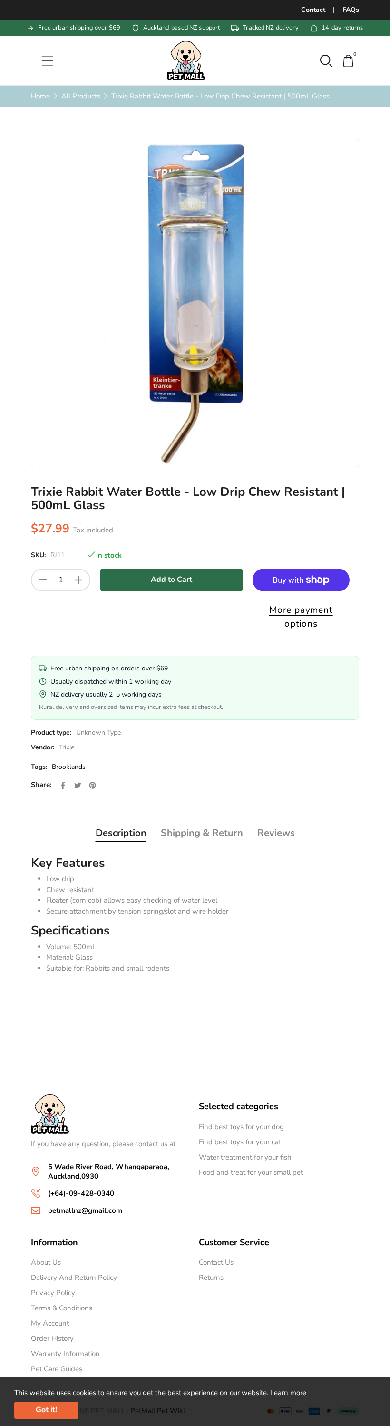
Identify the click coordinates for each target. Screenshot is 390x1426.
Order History (52, 1338)
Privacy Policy (53, 1293)
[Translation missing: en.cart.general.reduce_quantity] (43, 580)
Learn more (288, 1392)
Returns (211, 1277)
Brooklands (69, 766)
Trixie (66, 747)
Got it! (46, 1410)
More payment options (301, 617)
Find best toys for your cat (240, 1142)
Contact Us (216, 1262)
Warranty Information (65, 1353)
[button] (326, 60)
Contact (313, 9)
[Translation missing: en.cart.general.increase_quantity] (78, 580)
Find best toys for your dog (241, 1126)
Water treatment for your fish (245, 1157)
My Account (50, 1323)
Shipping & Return (202, 832)
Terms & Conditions (61, 1308)
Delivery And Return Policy (74, 1277)
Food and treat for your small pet (251, 1172)
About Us (46, 1262)
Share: (41, 784)
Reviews (276, 832)
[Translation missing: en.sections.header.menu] (41, 60)
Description (121, 832)
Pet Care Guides (56, 1369)
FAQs (350, 9)
